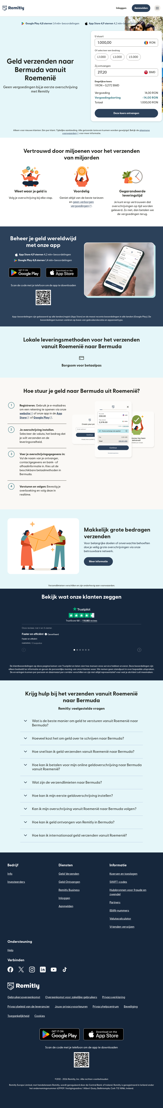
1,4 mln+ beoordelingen (52, 24)
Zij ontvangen (103, 66)
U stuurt (99, 36)
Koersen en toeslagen (123, 874)
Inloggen (121, 8)
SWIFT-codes (118, 882)
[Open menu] (157, 8)
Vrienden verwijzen (122, 926)
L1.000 (101, 57)
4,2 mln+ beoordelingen (115, 24)
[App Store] (62, 272)
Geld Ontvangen (69, 882)
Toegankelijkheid (18, 1016)
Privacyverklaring (113, 997)
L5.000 (133, 57)
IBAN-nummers (119, 910)
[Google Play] (25, 272)
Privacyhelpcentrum (106, 1006)
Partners (115, 902)
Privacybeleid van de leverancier (28, 1006)
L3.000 (117, 57)
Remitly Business (69, 890)
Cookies (39, 1016)
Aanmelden (141, 8)
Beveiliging (131, 1006)
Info (9, 874)
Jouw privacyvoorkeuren (71, 1006)
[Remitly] (13, 8)
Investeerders (16, 882)
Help (10, 950)
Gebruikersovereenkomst (23, 997)
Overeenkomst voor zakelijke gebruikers (71, 997)
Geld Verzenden (69, 874)
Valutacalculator (120, 918)
